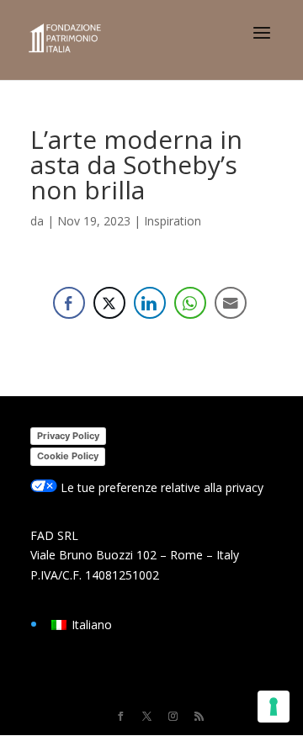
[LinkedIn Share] (150, 303)
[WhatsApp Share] (190, 303)
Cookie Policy (67, 456)
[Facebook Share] (69, 303)
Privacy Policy (68, 436)
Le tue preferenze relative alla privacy (160, 487)
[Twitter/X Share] (109, 303)
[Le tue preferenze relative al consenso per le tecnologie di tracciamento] (274, 707)
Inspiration (172, 221)
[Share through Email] (231, 303)
